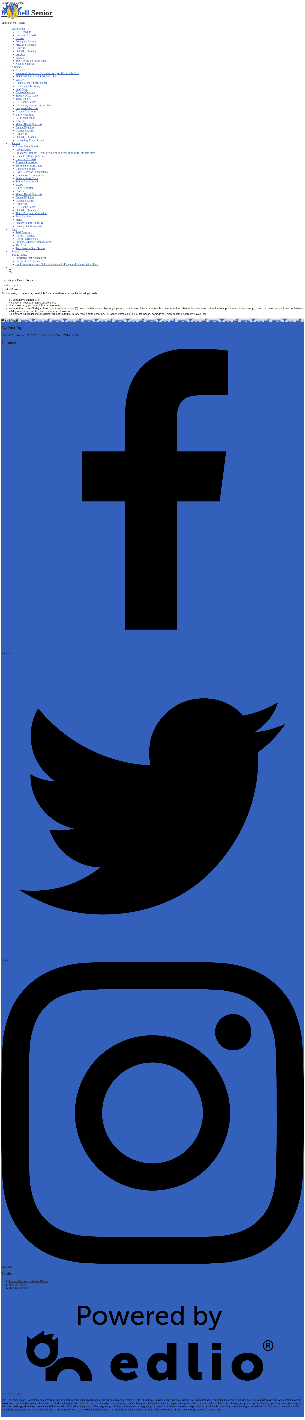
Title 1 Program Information (31, 60)
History (20, 57)
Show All (6, 1293)
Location (20, 54)
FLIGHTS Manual (26, 51)
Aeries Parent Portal (27, 146)
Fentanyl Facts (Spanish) (29, 226)
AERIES (21, 70)
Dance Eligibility (25, 127)
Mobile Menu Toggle (13, 22)
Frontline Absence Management (33, 241)
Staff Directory (24, 232)
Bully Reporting (25, 114)
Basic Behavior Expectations (32, 171)
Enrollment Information (29, 165)
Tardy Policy (23, 98)
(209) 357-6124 (46, 335)
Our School (7, 280)
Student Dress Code (27, 95)
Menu (19, 219)
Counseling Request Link (30, 140)
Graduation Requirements (30, 175)
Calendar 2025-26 (26, 35)
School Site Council (27, 181)
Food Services (23, 216)
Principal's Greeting (26, 41)
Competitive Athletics (28, 261)
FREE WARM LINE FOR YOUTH (36, 76)
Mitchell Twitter (17, 1284)
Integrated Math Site (27, 108)
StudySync (22, 89)
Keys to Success (25, 63)
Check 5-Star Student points (31, 82)
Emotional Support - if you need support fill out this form (47, 73)
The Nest (21, 245)
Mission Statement (26, 44)
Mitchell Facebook (18, 1287)
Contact (20, 38)
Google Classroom (26, 111)
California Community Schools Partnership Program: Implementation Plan (57, 264)
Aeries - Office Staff (27, 238)
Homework (22, 133)
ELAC (19, 184)
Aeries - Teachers (25, 235)
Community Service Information (34, 105)
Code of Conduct (25, 92)
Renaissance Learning (28, 86)
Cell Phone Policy (26, 101)
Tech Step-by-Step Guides (30, 248)
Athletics (20, 47)
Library (20, 79)
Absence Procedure (26, 162)
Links (6, 1274)
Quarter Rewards (25, 130)
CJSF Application (25, 117)
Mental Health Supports (29, 124)
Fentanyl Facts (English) (29, 222)
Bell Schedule (23, 31)
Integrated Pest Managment (31, 257)
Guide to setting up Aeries (30, 156)
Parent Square (23, 149)
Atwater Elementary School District (28, 1281)
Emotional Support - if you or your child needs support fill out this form (55, 152)
